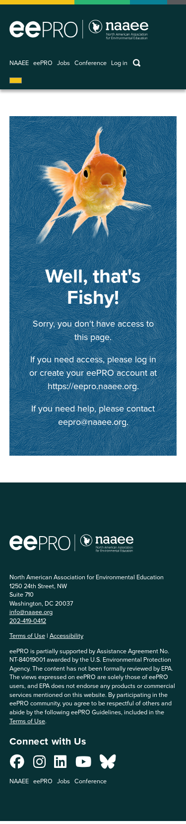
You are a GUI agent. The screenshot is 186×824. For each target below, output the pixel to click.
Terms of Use (27, 635)
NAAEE (19, 63)
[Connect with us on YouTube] (83, 764)
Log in (119, 63)
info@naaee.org (31, 612)
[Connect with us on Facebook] (17, 764)
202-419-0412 (27, 620)
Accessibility (66, 635)
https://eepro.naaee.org (92, 386)
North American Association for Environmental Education (78, 29)
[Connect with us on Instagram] (39, 764)
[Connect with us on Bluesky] (108, 764)
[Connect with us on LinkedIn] (60, 764)
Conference (90, 63)
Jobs (63, 63)
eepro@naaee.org (92, 421)
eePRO (43, 63)
